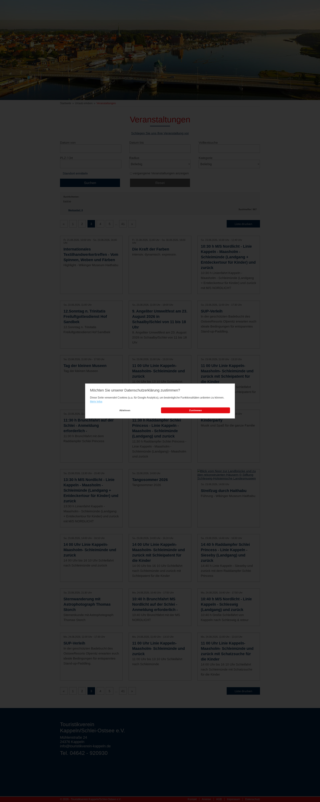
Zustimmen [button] (195, 410)
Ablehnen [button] (124, 410)
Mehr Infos (96, 401)
